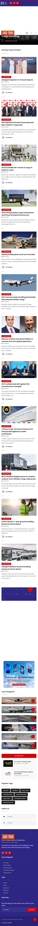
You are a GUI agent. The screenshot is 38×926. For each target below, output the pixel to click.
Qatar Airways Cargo (20, 798)
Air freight (15, 790)
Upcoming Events (19, 755)
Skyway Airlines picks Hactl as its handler (18, 254)
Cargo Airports (7, 867)
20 (30, 594)
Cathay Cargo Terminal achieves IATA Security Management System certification (17, 431)
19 (25, 594)
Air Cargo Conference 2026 (22, 761)
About (5, 883)
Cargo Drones (7, 872)
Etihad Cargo (6, 798)
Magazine (6, 888)
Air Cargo (5, 790)
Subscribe (31, 909)
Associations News (8, 870)
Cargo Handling (6, 77)
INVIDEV (10, 923)
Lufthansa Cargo (7, 794)
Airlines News (7, 865)
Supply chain (25, 790)
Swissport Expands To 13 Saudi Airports (17, 80)
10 (16, 594)
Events (5, 885)
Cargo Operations (21, 794)
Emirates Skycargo (8, 802)
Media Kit (6, 890)
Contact (5, 893)
